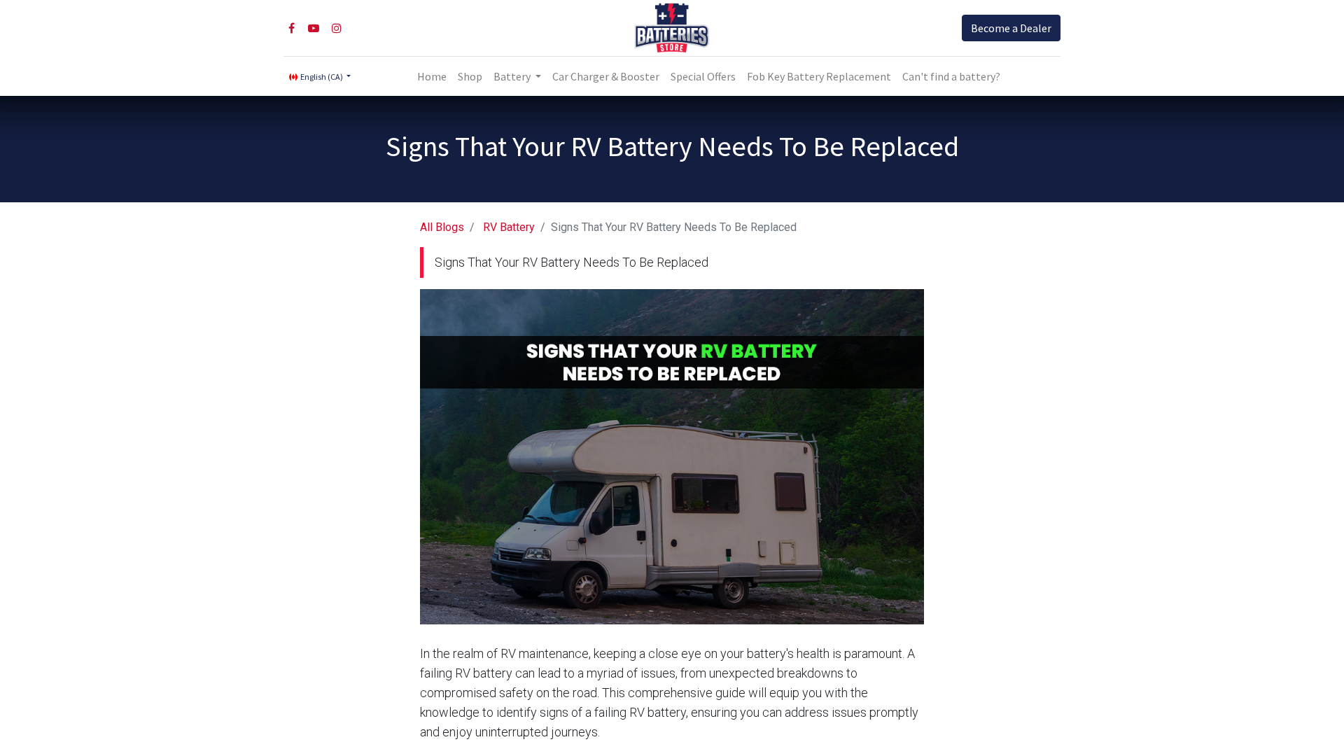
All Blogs (442, 227)
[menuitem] (432, 76)
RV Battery (509, 227)
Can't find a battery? (951, 76)
